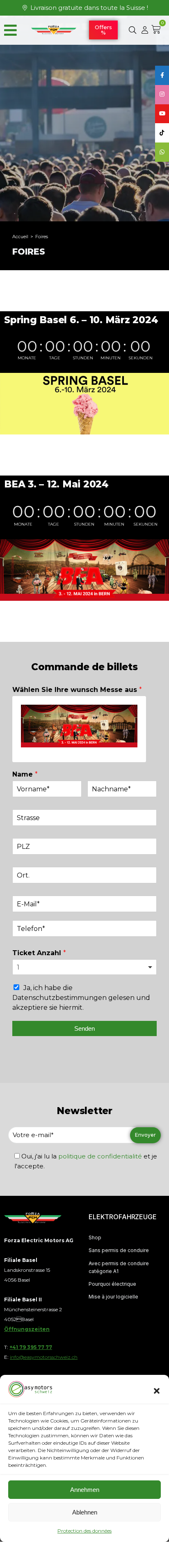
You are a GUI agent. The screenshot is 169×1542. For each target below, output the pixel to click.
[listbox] (84, 967)
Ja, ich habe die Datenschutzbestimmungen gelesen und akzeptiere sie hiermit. (81, 997)
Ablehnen (84, 1512)
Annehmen (84, 1489)
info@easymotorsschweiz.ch (44, 1357)
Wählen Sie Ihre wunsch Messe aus (77, 690)
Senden (84, 1028)
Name (25, 774)
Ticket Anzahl (39, 953)
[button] (157, 1391)
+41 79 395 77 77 (30, 1347)
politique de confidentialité (100, 1156)
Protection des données (84, 1531)
